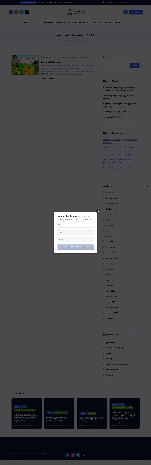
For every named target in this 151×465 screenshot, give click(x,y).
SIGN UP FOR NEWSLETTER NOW (75, 247)
